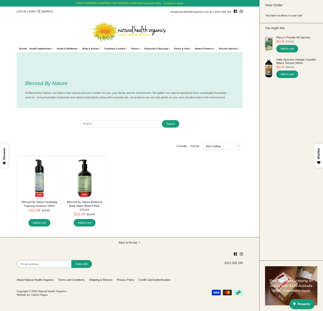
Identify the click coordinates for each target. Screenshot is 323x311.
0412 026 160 (223, 11)
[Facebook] (235, 11)
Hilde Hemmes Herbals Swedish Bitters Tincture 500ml (296, 61)
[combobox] (57, 11)
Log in (21, 11)
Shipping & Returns (101, 279)
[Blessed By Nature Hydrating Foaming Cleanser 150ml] (39, 176)
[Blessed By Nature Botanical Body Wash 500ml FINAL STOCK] (84, 178)
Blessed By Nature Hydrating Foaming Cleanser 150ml (39, 203)
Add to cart (287, 48)
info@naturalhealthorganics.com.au (191, 11)
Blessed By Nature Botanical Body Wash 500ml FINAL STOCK (84, 205)
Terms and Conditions (71, 279)
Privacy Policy (125, 279)
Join (31, 11)
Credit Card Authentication (154, 279)
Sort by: (195, 146)
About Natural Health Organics (35, 279)
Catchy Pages (39, 294)
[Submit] (38, 11)
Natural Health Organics (52, 291)
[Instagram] (241, 11)
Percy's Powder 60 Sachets (293, 37)
